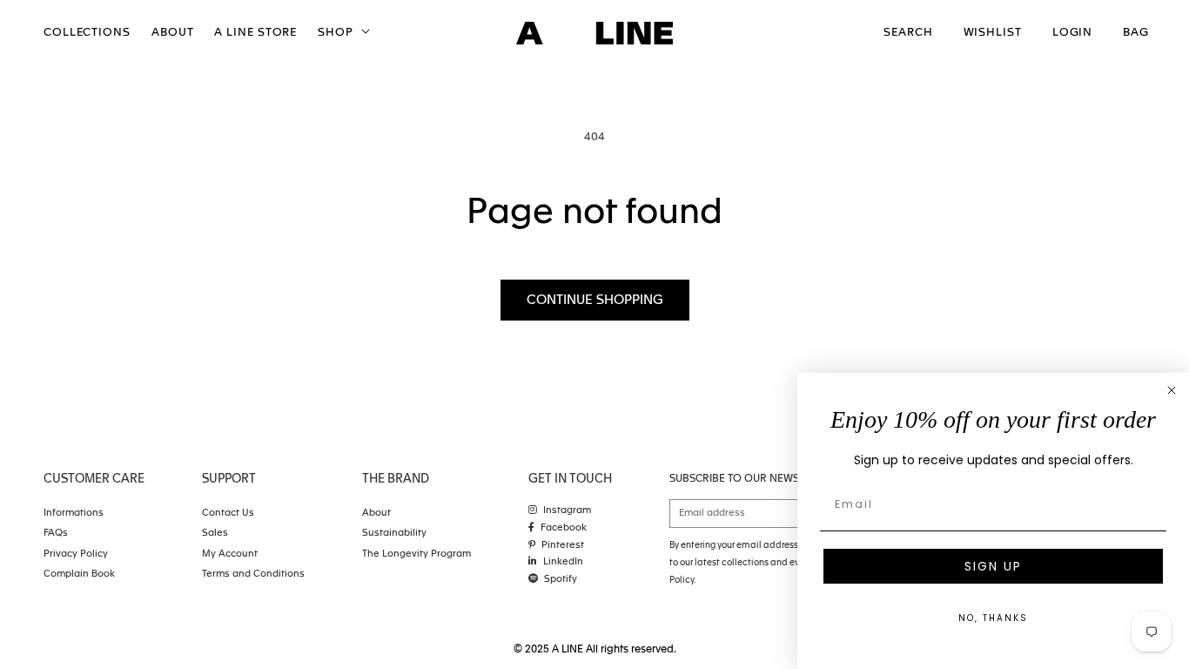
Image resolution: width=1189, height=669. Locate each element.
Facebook (564, 528)
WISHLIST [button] (993, 32)
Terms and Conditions (253, 574)
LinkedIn (563, 562)
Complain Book (79, 574)
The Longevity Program (416, 554)
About (376, 513)
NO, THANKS (993, 618)
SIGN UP (993, 566)
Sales (215, 533)
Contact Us (228, 513)
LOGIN (1072, 32)
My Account (230, 554)
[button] (342, 33)
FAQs (56, 533)
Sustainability (394, 533)
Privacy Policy (76, 554)
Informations (74, 513)
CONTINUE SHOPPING (595, 300)
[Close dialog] (1171, 390)
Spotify (560, 580)
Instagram (567, 511)
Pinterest (562, 546)
